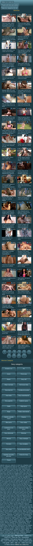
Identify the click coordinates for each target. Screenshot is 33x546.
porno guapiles (4, 483)
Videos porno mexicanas (6, 519)
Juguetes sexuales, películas (8, 455)
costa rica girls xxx (5, 469)
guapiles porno (18, 473)
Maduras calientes (20, 528)
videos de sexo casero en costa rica (22, 491)
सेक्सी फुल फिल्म (19, 536)
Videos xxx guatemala (25, 518)
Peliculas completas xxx (6, 530)
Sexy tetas (9, 449)
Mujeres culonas (17, 511)
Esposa (24, 417)
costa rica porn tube (15, 469)
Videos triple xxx (18, 515)
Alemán (9, 438)
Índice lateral (10, 544)
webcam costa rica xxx (12, 506)
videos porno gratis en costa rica (23, 493)
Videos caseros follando (6, 511)
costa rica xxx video (20, 470)
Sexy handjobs (24, 444)
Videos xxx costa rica (8, 2)
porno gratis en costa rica (23, 481)
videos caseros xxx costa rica (20, 487)
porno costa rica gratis (12, 478)
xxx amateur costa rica (15, 509)
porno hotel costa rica (14, 483)
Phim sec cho (16, 537)
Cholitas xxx (17, 529)
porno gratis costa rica (19, 480)
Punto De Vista (24, 454)
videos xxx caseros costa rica (8, 500)
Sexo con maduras (28, 510)
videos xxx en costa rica (6, 504)
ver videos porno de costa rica (19, 485)
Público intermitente (23, 411)
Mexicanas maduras (8, 510)
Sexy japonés (9, 401)
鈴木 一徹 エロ (15, 543)
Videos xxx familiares (19, 530)
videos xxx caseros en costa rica (11, 502)
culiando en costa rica (25, 472)
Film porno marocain (17, 539)
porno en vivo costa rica (6, 480)
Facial (8, 460)
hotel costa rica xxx (9, 474)
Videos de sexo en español (25, 525)
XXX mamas (15, 518)
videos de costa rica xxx (19, 489)
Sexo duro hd (8, 390)
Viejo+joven (23, 406)
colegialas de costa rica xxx (12, 466)
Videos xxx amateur (22, 517)
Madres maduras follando (18, 526)
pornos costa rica (7, 484)
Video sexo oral (26, 543)
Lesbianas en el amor (8, 428)
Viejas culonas (18, 510)
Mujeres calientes (9, 522)
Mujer (8, 411)
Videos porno (18, 514)
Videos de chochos (21, 533)
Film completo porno (25, 541)
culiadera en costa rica (12, 472)
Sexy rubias (23, 422)
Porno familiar (27, 515)
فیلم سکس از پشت (7, 536)
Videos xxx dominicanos (6, 515)
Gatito (8, 406)
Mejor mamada (9, 384)
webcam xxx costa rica (6, 507)
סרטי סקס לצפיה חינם (11, 541)
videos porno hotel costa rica (7, 495)
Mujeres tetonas (12, 525)
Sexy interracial (8, 433)
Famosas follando (12, 524)
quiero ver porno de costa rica (21, 484)
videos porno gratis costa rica (20, 492)
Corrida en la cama (23, 390)
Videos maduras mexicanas (12, 532)
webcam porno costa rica (25, 506)
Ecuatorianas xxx (27, 514)
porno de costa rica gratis (25, 478)
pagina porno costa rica (21, 474)
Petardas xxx (8, 513)
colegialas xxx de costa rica (10, 468)
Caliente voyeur (23, 401)
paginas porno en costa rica (15, 477)
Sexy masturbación (23, 395)
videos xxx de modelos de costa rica (19, 503)
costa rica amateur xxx (24, 468)
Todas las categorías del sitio (10, 8)
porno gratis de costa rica (8, 481)
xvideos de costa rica (27, 507)
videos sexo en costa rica (9, 499)
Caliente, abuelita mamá (8, 417)
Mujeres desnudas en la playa (8, 517)
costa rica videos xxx (9, 470)
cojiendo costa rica (5, 465)
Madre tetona (21, 521)
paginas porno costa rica (17, 476)
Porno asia (24, 374)
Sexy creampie (24, 438)
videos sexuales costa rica (24, 499)
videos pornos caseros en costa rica (12, 496)
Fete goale (6, 543)
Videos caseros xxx (5, 526)
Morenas (23, 433)
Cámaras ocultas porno (23, 428)
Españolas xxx (11, 514)
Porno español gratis (20, 522)
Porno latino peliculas (10, 533)
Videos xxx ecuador (9, 528)
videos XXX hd (25, 529)
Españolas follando (8, 529)
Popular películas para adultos (10, 5)
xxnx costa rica (4, 509)
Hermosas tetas (23, 384)
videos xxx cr (24, 502)
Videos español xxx (19, 519)
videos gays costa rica (6, 492)
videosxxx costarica (18, 504)
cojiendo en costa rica (16, 465)
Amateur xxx (8, 368)
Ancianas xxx (20, 524)
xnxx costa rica (17, 507)
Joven (8, 374)
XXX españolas (13, 521)
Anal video (9, 395)
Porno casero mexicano (19, 513)
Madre (8, 379)
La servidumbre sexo (24, 449)
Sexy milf (23, 379)
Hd (24, 368)
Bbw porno (9, 422)
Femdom (8, 444)
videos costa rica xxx (19, 488)
